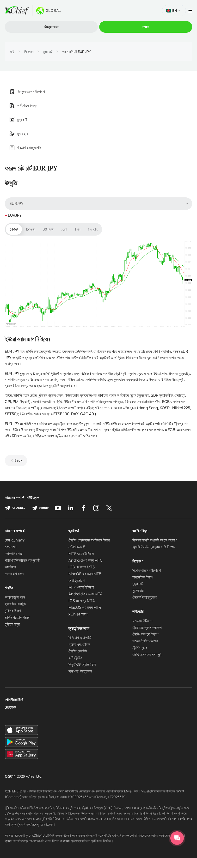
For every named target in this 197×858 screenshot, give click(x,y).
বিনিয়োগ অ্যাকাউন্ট (79, 637)
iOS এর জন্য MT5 (81, 567)
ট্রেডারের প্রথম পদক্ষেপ (147, 627)
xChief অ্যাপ (78, 614)
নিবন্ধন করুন (51, 26)
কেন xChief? (15, 540)
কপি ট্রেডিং (75, 657)
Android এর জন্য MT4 (85, 593)
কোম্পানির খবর (14, 553)
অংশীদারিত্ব (140, 530)
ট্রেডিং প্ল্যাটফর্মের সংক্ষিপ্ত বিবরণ (89, 540)
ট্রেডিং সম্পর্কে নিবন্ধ (145, 634)
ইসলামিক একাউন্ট (15, 604)
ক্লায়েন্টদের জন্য (78, 628)
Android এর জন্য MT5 (85, 560)
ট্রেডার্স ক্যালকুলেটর (29, 147)
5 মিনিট (14, 229)
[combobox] (98, 203)
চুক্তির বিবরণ (13, 610)
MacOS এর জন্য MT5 (84, 573)
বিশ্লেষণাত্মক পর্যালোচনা (31, 91)
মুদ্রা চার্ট (47, 51)
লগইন (145, 26)
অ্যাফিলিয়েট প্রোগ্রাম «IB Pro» (153, 546)
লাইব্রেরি (137, 611)
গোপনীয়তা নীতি (14, 699)
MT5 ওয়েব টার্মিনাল (80, 553)
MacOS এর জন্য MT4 (84, 607)
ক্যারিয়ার (10, 567)
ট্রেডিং (9, 587)
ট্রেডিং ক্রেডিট (77, 651)
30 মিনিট (48, 229)
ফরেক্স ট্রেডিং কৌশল (145, 641)
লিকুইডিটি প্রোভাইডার (82, 664)
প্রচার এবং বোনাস (79, 644)
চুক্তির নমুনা (12, 624)
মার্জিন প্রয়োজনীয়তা (17, 617)
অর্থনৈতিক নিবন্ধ (27, 105)
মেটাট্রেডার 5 (76, 546)
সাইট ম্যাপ (32, 497)
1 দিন (77, 229)
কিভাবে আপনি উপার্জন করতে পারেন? (154, 540)
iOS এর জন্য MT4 (81, 600)
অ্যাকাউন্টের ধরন (15, 597)
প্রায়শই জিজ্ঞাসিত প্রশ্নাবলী (22, 560)
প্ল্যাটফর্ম (73, 530)
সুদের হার (22, 133)
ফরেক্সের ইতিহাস (142, 620)
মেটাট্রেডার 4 (76, 580)
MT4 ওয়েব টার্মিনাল (80, 587)
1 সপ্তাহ (92, 229)
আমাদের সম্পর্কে (14, 497)
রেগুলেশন (10, 546)
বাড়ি (12, 51)
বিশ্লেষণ (28, 51)
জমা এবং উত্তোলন (80, 671)
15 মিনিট (30, 229)
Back (18, 460)
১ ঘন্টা (64, 229)
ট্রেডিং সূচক (139, 647)
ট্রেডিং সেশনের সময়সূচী (147, 654)
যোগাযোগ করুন (14, 573)
